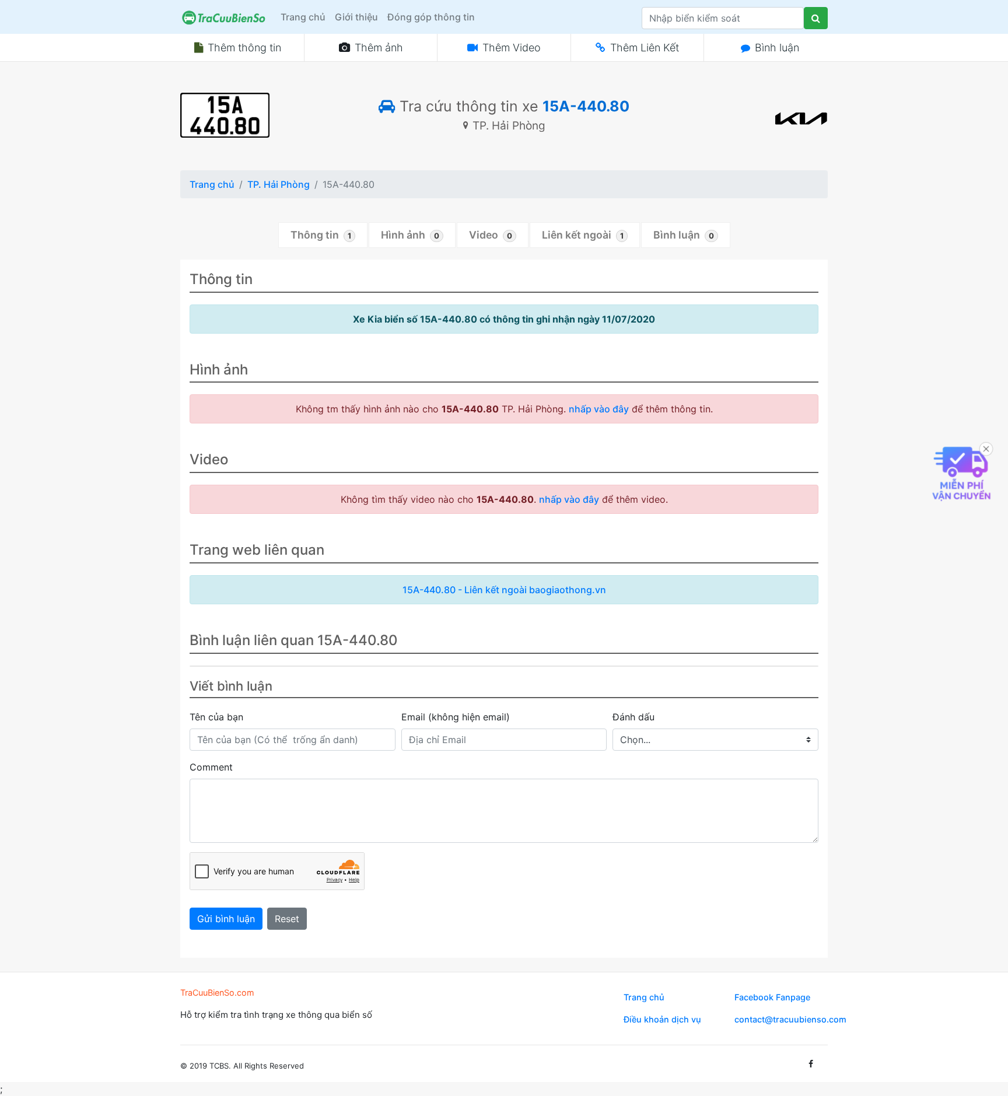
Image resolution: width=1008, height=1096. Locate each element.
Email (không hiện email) (455, 717)
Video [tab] (490, 235)
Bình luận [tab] (683, 235)
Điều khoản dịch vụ (662, 1019)
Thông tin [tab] (320, 235)
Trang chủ (303, 17)
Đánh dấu (633, 717)
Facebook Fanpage (772, 997)
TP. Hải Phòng (278, 184)
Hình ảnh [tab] (410, 235)
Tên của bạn (216, 717)
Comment (211, 767)
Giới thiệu (356, 17)
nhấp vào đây (599, 409)
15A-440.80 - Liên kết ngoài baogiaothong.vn (504, 590)
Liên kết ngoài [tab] (583, 235)
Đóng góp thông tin (431, 17)
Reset (287, 919)
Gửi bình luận (226, 919)
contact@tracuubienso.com (790, 1019)
